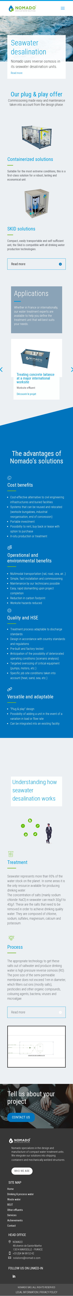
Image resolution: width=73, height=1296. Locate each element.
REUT (10, 1204)
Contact (11, 1225)
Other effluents (15, 1209)
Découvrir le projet (26, 393)
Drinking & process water (20, 1194)
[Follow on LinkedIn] (14, 1276)
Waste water (14, 1199)
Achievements (15, 1220)
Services (11, 1215)
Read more (16, 72)
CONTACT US (21, 1117)
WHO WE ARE (22, 1171)
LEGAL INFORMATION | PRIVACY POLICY (36, 1292)
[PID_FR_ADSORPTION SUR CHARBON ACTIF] (36, 1066)
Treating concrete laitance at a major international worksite (35, 378)
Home (10, 1188)
